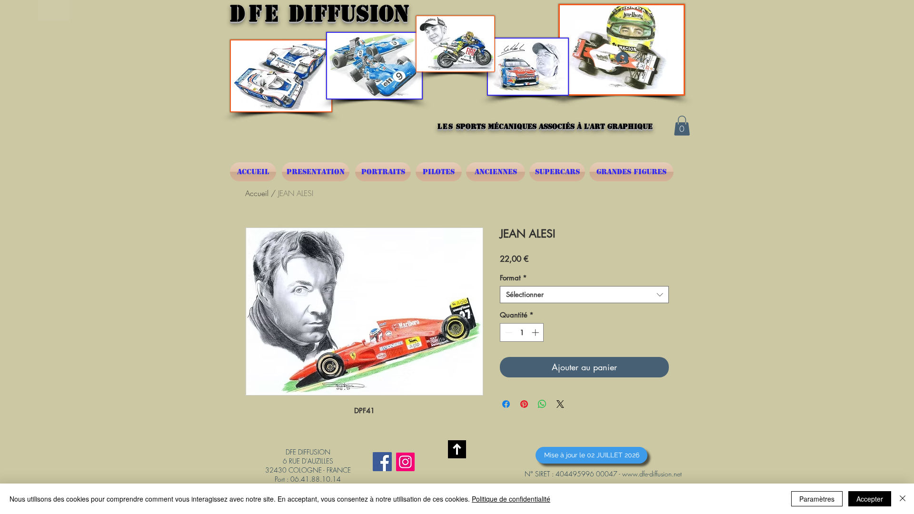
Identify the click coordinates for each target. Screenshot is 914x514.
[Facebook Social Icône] (382, 461)
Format (513, 278)
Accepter (869, 499)
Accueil (256, 193)
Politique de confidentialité (511, 499)
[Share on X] (560, 404)
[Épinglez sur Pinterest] (524, 404)
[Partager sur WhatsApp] (542, 404)
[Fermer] (902, 498)
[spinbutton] (522, 332)
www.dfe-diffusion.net (652, 473)
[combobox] (584, 294)
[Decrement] (507, 332)
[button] (682, 126)
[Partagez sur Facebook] (506, 404)
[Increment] (536, 332)
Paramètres (817, 499)
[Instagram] (405, 462)
